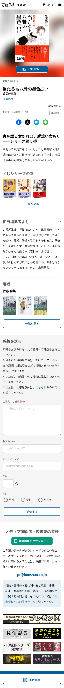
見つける (48, 4)
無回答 (48, 500)
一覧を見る (32, 204)
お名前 (6, 441)
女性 (29, 500)
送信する (32, 511)
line (45, 122)
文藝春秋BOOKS (15, 5)
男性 (11, 500)
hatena (36, 122)
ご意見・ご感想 (11, 401)
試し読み (34, 69)
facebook (19, 122)
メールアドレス (11, 459)
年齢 (5, 476)
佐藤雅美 (8, 99)
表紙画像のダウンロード (34, 541)
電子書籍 (14, 81)
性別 (5, 494)
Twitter (27, 122)
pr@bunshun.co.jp (32, 575)
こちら (39, 387)
